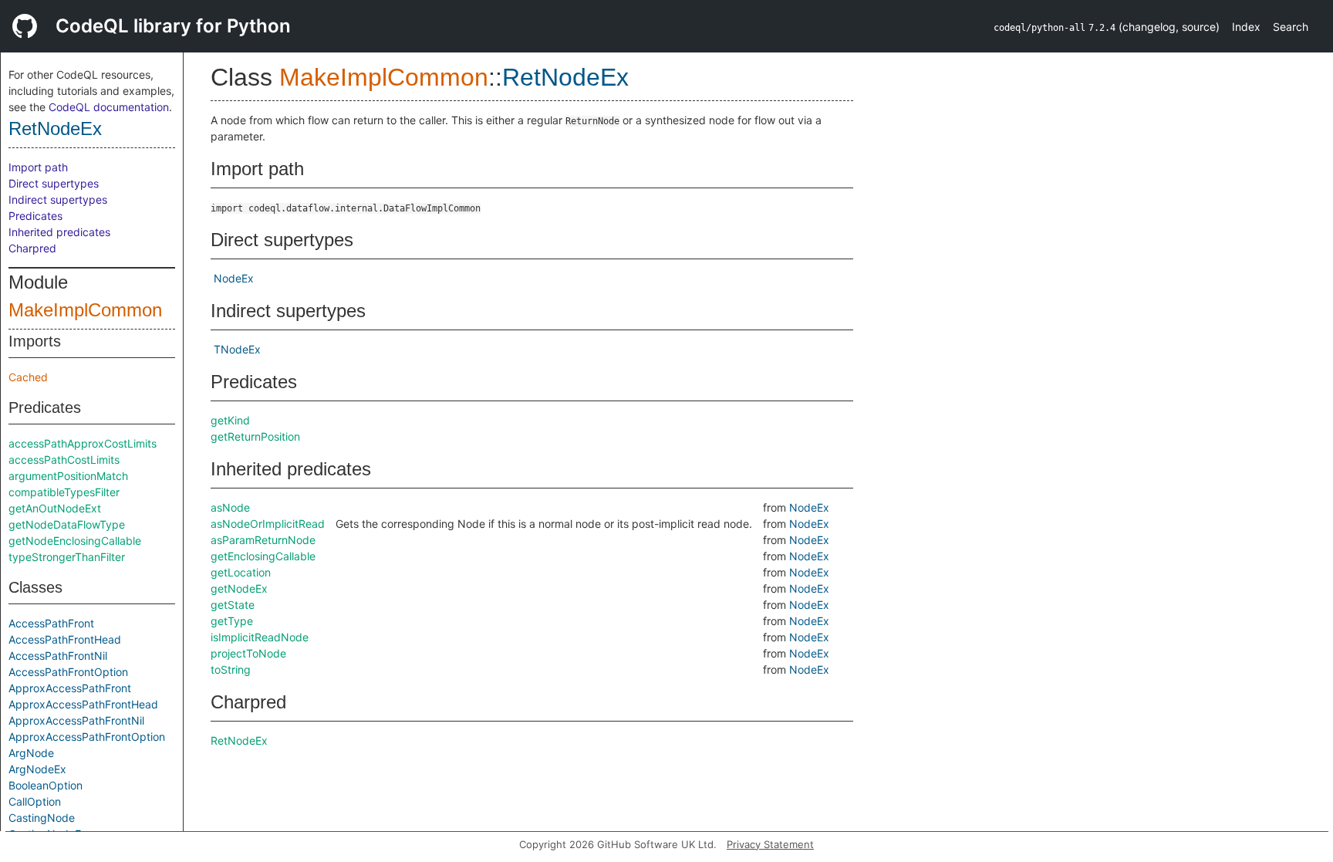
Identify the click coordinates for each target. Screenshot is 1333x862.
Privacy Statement (770, 844)
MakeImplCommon (85, 309)
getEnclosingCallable (263, 556)
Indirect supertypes (57, 199)
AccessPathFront (51, 623)
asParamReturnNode (263, 539)
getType (232, 620)
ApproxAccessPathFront (69, 688)
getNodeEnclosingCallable (74, 540)
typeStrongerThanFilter (66, 556)
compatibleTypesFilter (64, 492)
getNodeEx (239, 588)
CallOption (34, 801)
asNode (230, 507)
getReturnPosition (255, 436)
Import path (38, 167)
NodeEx (234, 278)
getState (233, 604)
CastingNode (41, 817)
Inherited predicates (59, 231)
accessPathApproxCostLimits (82, 443)
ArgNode (31, 752)
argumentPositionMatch (68, 475)
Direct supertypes (53, 183)
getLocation (241, 572)
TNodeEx (237, 349)
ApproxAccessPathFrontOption (86, 736)
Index (1246, 26)
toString (231, 669)
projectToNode (248, 653)
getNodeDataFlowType (66, 524)
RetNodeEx (55, 128)
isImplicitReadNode (260, 637)
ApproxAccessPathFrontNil (76, 720)
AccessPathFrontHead (64, 639)
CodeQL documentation (109, 106)
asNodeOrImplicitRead (268, 523)
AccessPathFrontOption (68, 671)
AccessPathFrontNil (57, 655)
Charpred (32, 248)
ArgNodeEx (37, 769)
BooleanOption (45, 785)
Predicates (35, 215)
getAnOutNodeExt (54, 508)
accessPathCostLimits (64, 459)
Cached (28, 377)
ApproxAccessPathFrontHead (83, 704)
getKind (230, 420)
